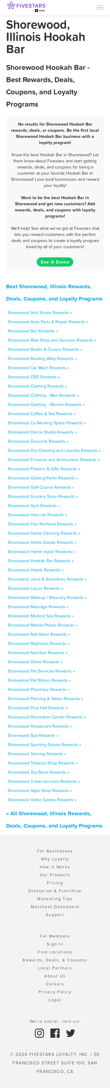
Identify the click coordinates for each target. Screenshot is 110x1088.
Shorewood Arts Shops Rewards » (40, 312)
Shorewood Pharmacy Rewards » (39, 689)
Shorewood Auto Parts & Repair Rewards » (48, 322)
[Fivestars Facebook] (56, 1033)
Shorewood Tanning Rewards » (37, 754)
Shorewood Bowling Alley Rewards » (42, 358)
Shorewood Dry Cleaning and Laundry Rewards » (54, 450)
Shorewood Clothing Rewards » (37, 386)
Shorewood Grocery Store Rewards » (43, 496)
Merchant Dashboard (55, 907)
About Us (55, 976)
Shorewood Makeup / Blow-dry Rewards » (47, 597)
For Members (55, 936)
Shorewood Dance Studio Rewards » (42, 432)
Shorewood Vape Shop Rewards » (40, 790)
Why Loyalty (55, 859)
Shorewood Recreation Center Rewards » (47, 717)
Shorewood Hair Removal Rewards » (42, 524)
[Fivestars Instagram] (40, 1033)
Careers (55, 984)
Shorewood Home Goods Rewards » (42, 542)
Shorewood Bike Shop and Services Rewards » (52, 340)
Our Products (55, 875)
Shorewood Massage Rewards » (38, 607)
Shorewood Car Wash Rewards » (38, 368)
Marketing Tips (54, 899)
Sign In (55, 944)
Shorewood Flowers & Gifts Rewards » (44, 469)
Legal (55, 1000)
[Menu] (100, 7)
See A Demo (55, 262)
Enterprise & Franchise (55, 891)
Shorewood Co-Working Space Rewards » (47, 423)
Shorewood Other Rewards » (35, 662)
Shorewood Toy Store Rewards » (38, 772)
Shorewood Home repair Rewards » (41, 551)
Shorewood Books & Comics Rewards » (45, 349)
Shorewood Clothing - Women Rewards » (46, 404)
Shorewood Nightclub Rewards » (38, 643)
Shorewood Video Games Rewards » (42, 800)
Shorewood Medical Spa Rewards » (41, 616)
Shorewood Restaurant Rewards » (40, 726)
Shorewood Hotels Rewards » (36, 570)
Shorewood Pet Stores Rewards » (39, 680)
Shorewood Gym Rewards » (34, 505)
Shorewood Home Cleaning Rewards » (44, 533)
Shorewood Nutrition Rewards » (38, 653)
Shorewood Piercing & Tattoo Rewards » (45, 699)
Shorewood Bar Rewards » (33, 331)
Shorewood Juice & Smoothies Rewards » (47, 579)
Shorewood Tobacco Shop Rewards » (43, 763)
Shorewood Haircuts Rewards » (37, 515)
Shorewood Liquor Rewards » (35, 588)
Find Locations (55, 952)
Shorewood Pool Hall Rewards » (38, 708)
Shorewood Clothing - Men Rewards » (43, 395)
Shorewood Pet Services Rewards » (41, 671)
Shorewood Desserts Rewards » (38, 441)
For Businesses (55, 851)
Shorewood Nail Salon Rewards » (39, 634)
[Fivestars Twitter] (71, 1033)
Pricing (55, 883)
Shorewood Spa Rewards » (33, 735)
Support (55, 915)
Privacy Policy (55, 992)
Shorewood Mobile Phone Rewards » (42, 625)
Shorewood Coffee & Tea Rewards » (41, 414)
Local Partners (55, 968)
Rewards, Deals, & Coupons (55, 960)
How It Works (55, 867)
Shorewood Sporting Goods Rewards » (44, 744)
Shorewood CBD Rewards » (34, 377)
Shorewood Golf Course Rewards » (41, 487)
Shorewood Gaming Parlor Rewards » (43, 478)
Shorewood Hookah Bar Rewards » (41, 561)
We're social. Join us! (55, 1021)
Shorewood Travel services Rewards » (44, 781)
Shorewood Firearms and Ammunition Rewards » (54, 460)
